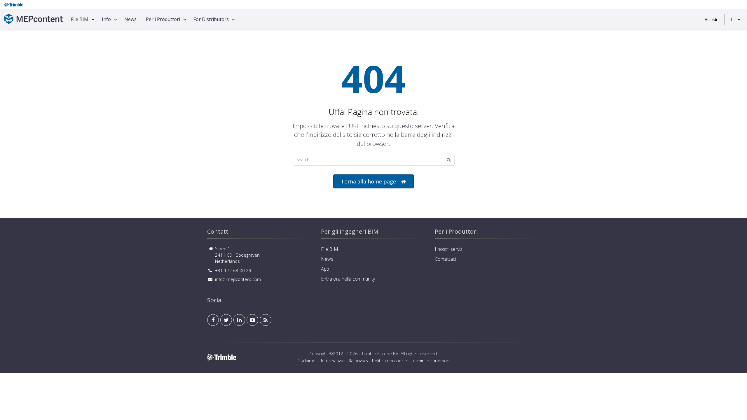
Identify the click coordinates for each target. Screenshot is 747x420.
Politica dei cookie (389, 360)
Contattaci (445, 259)
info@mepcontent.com (238, 279)
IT (732, 19)
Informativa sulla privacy (344, 360)
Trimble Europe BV (380, 353)
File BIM (79, 19)
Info (106, 19)
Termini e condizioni (430, 360)
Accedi (711, 19)
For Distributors (211, 19)
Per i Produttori (163, 19)
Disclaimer (307, 360)
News (130, 19)
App (325, 269)
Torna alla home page (368, 181)
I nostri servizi (449, 249)
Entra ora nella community (348, 279)
